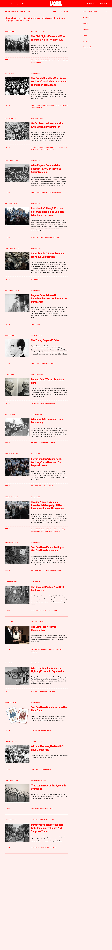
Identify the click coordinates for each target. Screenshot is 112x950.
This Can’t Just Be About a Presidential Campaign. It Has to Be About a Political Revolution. (48, 505)
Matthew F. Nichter (38, 31)
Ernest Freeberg (37, 374)
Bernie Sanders (36, 486)
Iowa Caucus (48, 486)
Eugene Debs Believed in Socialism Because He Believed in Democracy (49, 298)
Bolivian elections (52, 237)
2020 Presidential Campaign (41, 529)
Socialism (45, 363)
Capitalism (35, 279)
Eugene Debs (35, 105)
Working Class (55, 571)
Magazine (103, 3)
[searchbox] (95, 11)
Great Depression (37, 610)
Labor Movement (55, 60)
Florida (44, 105)
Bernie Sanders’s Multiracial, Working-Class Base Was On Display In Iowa (46, 462)
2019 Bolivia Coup (37, 237)
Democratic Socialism (49, 848)
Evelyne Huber (36, 741)
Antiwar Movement (38, 403)
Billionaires (35, 650)
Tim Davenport (36, 335)
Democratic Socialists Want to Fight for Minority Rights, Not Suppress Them (47, 828)
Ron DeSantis (37, 107)
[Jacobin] (56, 3)
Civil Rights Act (51, 147)
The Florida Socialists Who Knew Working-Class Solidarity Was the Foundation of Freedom (49, 81)
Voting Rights (46, 769)
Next (66, 11)
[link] (20, 4)
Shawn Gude (35, 73)
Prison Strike (48, 808)
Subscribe (90, 3)
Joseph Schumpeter (48, 443)
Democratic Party (37, 531)
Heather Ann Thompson (39, 780)
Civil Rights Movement (39, 60)
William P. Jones (37, 118)
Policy (46, 571)
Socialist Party (51, 610)
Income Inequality (48, 650)
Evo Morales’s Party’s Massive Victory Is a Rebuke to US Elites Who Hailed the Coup (47, 212)
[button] (3, 3)
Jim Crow (52, 691)
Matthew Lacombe (37, 621)
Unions (52, 363)
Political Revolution (53, 531)
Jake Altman (35, 582)
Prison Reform (36, 808)
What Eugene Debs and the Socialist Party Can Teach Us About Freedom (46, 169)
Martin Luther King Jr (48, 149)
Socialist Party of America (58, 105)
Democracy (35, 443)
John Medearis (36, 414)
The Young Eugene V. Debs (45, 340)
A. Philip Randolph (37, 147)
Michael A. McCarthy (48, 819)
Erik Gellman (36, 663)
